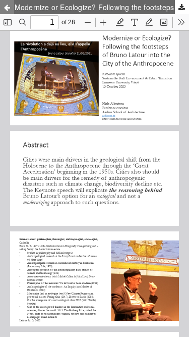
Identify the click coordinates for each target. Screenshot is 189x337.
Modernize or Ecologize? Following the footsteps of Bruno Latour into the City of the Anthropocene (102, 7)
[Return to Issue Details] (7, 7)
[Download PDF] (182, 7)
